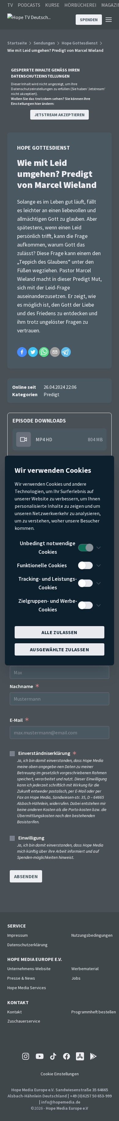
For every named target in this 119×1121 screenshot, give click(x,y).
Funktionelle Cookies (42, 565)
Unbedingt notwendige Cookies (47, 547)
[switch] (85, 547)
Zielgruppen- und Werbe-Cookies (47, 605)
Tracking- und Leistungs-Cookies (47, 583)
